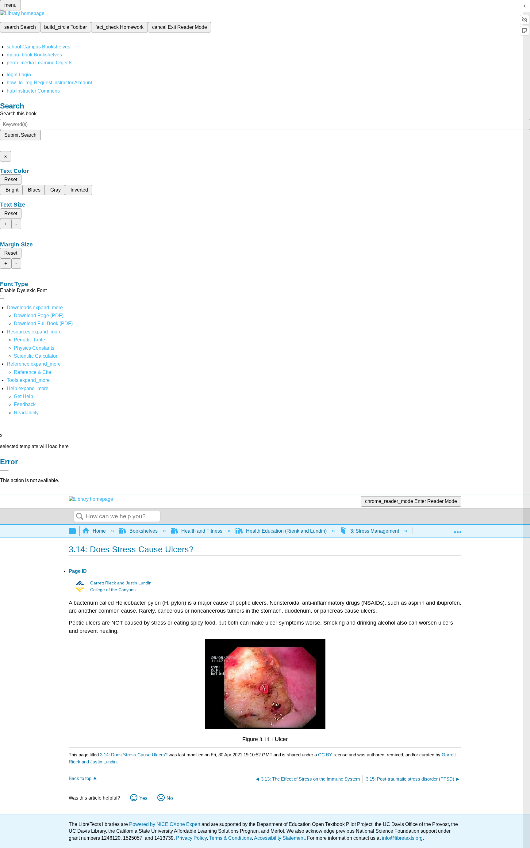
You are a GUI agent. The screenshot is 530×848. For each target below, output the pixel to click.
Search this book (18, 113)
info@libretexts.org (402, 838)
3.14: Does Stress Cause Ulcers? (133, 754)
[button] (25, 404)
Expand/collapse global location (457, 529)
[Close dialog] (4, 470)
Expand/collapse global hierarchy (76, 531)
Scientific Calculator (35, 356)
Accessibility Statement (279, 838)
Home (99, 531)
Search (80, 516)
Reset (10, 179)
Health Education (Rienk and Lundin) (286, 531)
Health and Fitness (202, 531)
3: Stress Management (374, 531)
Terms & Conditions (230, 838)
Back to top (80, 778)
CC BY (325, 754)
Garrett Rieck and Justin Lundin (121, 583)
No (170, 798)
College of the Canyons (113, 590)
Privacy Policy (191, 838)
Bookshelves (143, 531)
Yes (143, 798)
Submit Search (20, 135)
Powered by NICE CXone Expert (165, 824)
